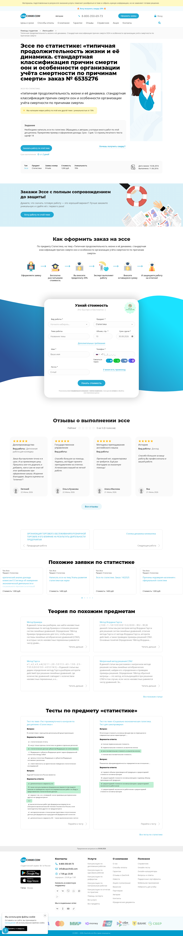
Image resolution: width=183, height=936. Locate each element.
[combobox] (69, 324)
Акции (116, 23)
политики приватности (95, 391)
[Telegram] (109, 361)
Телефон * (101, 349)
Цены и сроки (27, 23)
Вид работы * (57, 319)
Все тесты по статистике (150, 834)
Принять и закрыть (16, 929)
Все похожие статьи (152, 696)
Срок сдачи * (125, 331)
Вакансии (117, 887)
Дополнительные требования (91, 343)
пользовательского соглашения (79, 391)
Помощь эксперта (95, 896)
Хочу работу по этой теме (37, 214)
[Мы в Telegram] (57, 891)
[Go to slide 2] (84, 597)
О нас (115, 863)
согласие (114, 391)
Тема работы (56, 331)
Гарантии (77, 23)
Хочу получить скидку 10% (91, 9)
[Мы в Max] (79, 891)
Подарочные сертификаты (149, 879)
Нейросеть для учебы (147, 887)
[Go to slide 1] (82, 597)
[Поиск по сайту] (159, 23)
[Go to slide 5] (92, 597)
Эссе (26, 168)
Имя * (53, 349)
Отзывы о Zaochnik (121, 875)
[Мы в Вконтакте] (63, 891)
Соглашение (10, 923)
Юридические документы (124, 902)
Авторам (59, 16)
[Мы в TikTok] (73, 908)
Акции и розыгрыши (121, 883)
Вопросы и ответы (146, 875)
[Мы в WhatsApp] (73, 891)
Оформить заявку (128, 16)
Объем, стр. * (102, 331)
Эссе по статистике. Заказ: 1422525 (112, 577)
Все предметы (94, 904)
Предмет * (101, 319)
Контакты (127, 23)
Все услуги (92, 900)
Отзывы (89, 23)
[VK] (124, 361)
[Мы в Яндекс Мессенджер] (57, 896)
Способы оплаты (46, 23)
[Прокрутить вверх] (178, 926)
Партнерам (117, 890)
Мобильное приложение (148, 883)
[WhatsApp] (116, 361)
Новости (116, 879)
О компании (63, 23)
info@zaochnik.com (68, 868)
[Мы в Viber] (68, 891)
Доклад (155, 448)
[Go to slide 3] (87, 597)
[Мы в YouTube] (68, 908)
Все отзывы (91, 506)
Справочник (103, 23)
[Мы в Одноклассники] (63, 908)
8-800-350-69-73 (66, 863)
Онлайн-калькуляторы (147, 871)
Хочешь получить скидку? (112, 146)
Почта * (54, 367)
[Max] (131, 361)
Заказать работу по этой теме (36, 148)
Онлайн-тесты (144, 867)
